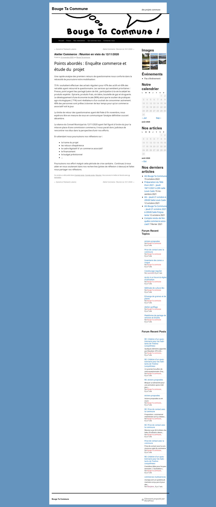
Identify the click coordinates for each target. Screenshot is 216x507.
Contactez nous (109, 40)
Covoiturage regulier (153, 271)
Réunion (99, 175)
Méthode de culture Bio (154, 288)
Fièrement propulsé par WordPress (154, 500)
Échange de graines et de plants (155, 297)
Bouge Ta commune (83, 57)
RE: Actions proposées (153, 380)
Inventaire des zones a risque (154, 261)
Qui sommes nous (94, 40)
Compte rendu (79, 175)
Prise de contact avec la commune (154, 250)
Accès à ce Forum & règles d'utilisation (155, 278)
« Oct (144, 161)
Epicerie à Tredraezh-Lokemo (65, 49)
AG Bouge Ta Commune (155, 176)
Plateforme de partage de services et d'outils (155, 316)
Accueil (61, 40)
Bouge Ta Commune (70, 8)
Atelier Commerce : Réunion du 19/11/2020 (118, 49)
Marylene (150, 486)
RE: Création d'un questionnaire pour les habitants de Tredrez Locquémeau (154, 342)
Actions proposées (152, 241)
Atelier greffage (151, 307)
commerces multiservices (155, 477)
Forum (68, 40)
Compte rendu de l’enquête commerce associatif (155, 221)
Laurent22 (150, 273)
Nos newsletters (79, 40)
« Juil (144, 117)
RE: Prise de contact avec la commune (154, 410)
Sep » (158, 117)
